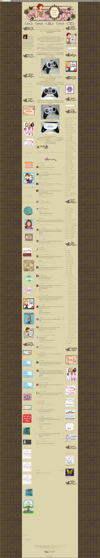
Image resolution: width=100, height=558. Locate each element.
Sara (40, 317)
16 (63, 306)
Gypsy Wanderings (68, 148)
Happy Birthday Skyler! (72, 291)
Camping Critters (68, 129)
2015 (68, 250)
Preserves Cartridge (68, 178)
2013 (68, 254)
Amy (40, 265)
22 (63, 362)
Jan (39, 345)
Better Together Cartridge (70, 124)
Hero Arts (67, 214)
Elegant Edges (68, 140)
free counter (50, 556)
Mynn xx (40, 352)
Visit (28, 86)
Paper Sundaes (42, 139)
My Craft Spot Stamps (53, 152)
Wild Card (67, 190)
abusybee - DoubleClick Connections (46, 335)
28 (63, 418)
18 (63, 327)
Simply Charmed (68, 179)
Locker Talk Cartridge (69, 163)
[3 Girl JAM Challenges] (29, 135)
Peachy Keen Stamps (69, 228)
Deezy (40, 407)
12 (63, 267)
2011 (68, 343)
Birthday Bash (68, 125)
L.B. (40, 218)
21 (63, 354)
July (69, 266)
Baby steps (67, 122)
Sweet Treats (67, 184)
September (70, 262)
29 (63, 433)
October (69, 261)
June (69, 268)
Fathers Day (67, 144)
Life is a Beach (68, 162)
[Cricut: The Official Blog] (29, 187)
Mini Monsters (68, 168)
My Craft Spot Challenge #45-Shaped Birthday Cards (72, 301)
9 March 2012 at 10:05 (45, 428)
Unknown (41, 400)
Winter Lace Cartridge (69, 192)
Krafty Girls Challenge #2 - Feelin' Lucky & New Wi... (72, 288)
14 (63, 285)
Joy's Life (67, 217)
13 (63, 275)
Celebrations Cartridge (69, 132)
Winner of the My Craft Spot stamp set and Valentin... (72, 320)
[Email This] (48, 151)
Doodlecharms (68, 138)
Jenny (40, 360)
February (69, 275)
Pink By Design (68, 230)
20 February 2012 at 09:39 (46, 215)
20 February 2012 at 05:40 (46, 169)
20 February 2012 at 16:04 (46, 270)
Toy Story (67, 189)
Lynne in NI (41, 391)
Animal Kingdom (68, 121)
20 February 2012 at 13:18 (46, 244)
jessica (40, 188)
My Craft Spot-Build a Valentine (54, 81)
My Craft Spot (47, 44)
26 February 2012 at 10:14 (46, 404)
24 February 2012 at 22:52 (46, 357)
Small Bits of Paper (42, 377)
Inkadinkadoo (67, 215)
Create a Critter (68, 136)
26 (63, 403)
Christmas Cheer (68, 133)
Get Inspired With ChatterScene (58, 545)
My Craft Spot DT (44, 152)
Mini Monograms (68, 167)
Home (50, 470)
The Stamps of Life (68, 236)
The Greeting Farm (68, 234)
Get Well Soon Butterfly (72, 305)
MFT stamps (67, 222)
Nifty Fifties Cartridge (69, 170)
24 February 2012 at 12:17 (46, 348)
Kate (40, 368)
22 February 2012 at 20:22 (46, 322)
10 (63, 249)
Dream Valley (53, 140)
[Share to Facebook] (51, 151)
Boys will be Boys (68, 127)
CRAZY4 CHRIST (42, 172)
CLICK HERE (44, 31)
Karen (40, 207)
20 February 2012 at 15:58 (46, 262)
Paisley (66, 174)
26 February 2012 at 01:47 (46, 397)
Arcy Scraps (41, 227)
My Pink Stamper (68, 227)
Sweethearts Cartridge (69, 186)
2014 (68, 252)
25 (63, 393)
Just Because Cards (68, 159)
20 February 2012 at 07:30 (46, 185)
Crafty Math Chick (42, 382)
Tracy (40, 273)
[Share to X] (50, 151)
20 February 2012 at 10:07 (46, 224)
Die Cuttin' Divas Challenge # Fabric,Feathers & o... (72, 283)
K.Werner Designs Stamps (70, 219)
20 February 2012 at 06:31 (46, 178)
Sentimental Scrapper (43, 254)
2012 (68, 255)
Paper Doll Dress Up (69, 176)
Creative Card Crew (43, 140)
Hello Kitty (67, 154)
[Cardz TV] (29, 229)
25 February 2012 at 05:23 (46, 365)
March (69, 273)
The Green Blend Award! (72, 277)
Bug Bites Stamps (68, 209)
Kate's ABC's (67, 160)
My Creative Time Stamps (70, 225)
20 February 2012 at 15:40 (46, 251)
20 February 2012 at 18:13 (46, 280)
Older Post (62, 470)
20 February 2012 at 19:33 (46, 291)
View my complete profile (29, 50)
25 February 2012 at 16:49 (46, 379)
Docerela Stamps (68, 212)
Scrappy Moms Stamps (69, 231)
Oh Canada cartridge (69, 171)
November (70, 259)
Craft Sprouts (67, 211)
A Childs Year (67, 119)
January (69, 341)
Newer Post (38, 470)
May (69, 270)
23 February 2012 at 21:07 (46, 342)
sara (39, 325)
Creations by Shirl (42, 182)
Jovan (40, 200)
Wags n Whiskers (55, 137)
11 (63, 256)
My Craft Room (26, 535)
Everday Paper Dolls (69, 141)
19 (63, 337)
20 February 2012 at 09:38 (46, 203)
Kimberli (40, 165)
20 (63, 347)
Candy (30, 34)
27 (63, 409)
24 (63, 384)
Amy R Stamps (68, 208)
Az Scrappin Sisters (42, 294)
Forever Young (68, 146)
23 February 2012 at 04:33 (46, 332)
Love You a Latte (68, 165)
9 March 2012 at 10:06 (45, 438)
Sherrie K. (41, 304)
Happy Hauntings (68, 152)
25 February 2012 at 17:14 (46, 388)
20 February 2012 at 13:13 (46, 236)
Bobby (40, 247)
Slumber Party (68, 181)
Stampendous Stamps (69, 233)
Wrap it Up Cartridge (69, 195)
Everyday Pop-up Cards (69, 143)
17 (63, 319)
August (69, 264)
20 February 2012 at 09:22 (46, 196)
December (70, 257)
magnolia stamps (68, 238)
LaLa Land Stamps (68, 220)
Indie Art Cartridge (68, 156)
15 (63, 296)
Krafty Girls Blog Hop (72, 317)
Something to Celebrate (69, 182)
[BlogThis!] (49, 151)
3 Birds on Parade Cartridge (70, 118)
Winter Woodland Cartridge (70, 194)
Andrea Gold (58, 548)
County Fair (67, 135)
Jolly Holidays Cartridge (69, 157)
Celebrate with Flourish (69, 130)
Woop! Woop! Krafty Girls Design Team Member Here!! (72, 325)
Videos (24, 533)
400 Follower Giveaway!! (72, 303)
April (69, 272)
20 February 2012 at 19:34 (46, 301)
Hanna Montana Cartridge (70, 151)
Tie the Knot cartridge (69, 187)
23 (63, 370)
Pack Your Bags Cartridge (70, 173)
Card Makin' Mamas (53, 139)
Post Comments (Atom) (45, 472)
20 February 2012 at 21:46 (46, 314)
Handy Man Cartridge (69, 149)
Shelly (40, 283)
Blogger (31, 539)
